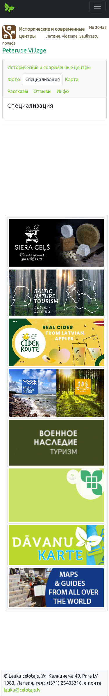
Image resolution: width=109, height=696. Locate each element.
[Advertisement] (54, 170)
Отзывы (42, 91)
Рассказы (18, 91)
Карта (71, 79)
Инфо (63, 91)
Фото (14, 79)
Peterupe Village (24, 50)
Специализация (42, 79)
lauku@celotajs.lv (22, 689)
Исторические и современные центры (49, 67)
